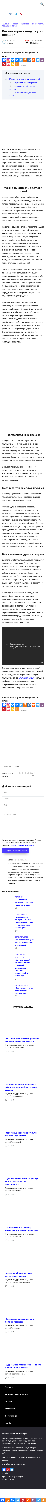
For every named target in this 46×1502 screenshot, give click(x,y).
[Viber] (42, 60)
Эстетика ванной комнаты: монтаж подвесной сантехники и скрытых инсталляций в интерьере (22, 968)
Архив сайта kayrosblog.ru (12, 1477)
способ (16, 766)
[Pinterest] (4, 64)
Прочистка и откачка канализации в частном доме (24, 990)
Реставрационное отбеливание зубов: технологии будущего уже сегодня (21, 1087)
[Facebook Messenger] (12, 60)
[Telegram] (37, 60)
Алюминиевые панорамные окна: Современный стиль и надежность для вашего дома (24, 922)
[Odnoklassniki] (25, 60)
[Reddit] (33, 60)
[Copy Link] (12, 64)
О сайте (5, 1473)
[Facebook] (4, 60)
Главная (9, 1387)
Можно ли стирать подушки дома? (24, 79)
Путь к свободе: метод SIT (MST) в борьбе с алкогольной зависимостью (21, 1182)
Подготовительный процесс (25, 83)
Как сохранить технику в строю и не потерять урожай (24, 902)
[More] (17, 64)
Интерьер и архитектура (16, 1394)
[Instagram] (8, 60)
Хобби (8, 1423)
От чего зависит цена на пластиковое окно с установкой (24, 942)
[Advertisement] (23, 742)
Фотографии (11, 1416)
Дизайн (8, 1401)
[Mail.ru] (29, 60)
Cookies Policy (8, 1480)
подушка (7, 766)
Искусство (10, 1409)
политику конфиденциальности (22, 845)
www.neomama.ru (26, 678)
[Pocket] (8, 64)
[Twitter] (21, 60)
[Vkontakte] (17, 60)
